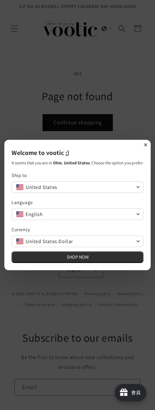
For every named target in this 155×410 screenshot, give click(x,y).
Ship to (19, 175)
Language (22, 202)
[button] (77, 187)
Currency (21, 229)
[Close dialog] (145, 144)
